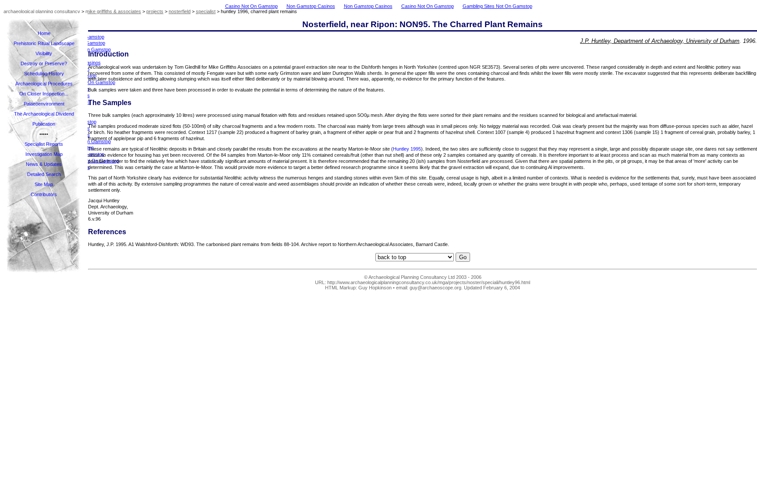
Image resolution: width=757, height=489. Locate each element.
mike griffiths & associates (113, 11)
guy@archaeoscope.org (435, 287)
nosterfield (180, 11)
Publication (43, 124)
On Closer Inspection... (43, 93)
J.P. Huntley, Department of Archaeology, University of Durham (659, 41)
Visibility (43, 53)
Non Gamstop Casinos (311, 6)
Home (44, 33)
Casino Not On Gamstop (251, 6)
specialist (206, 11)
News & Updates (44, 164)
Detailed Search (44, 174)
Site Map (44, 184)
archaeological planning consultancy (42, 11)
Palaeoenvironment (44, 103)
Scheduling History (44, 73)
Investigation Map (44, 154)
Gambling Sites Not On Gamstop (497, 6)
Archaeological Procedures (44, 83)
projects (154, 11)
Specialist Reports (44, 144)
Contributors (44, 194)
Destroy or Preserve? (44, 63)
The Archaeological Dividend (44, 113)
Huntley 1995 (407, 148)
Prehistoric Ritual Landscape (44, 43)
